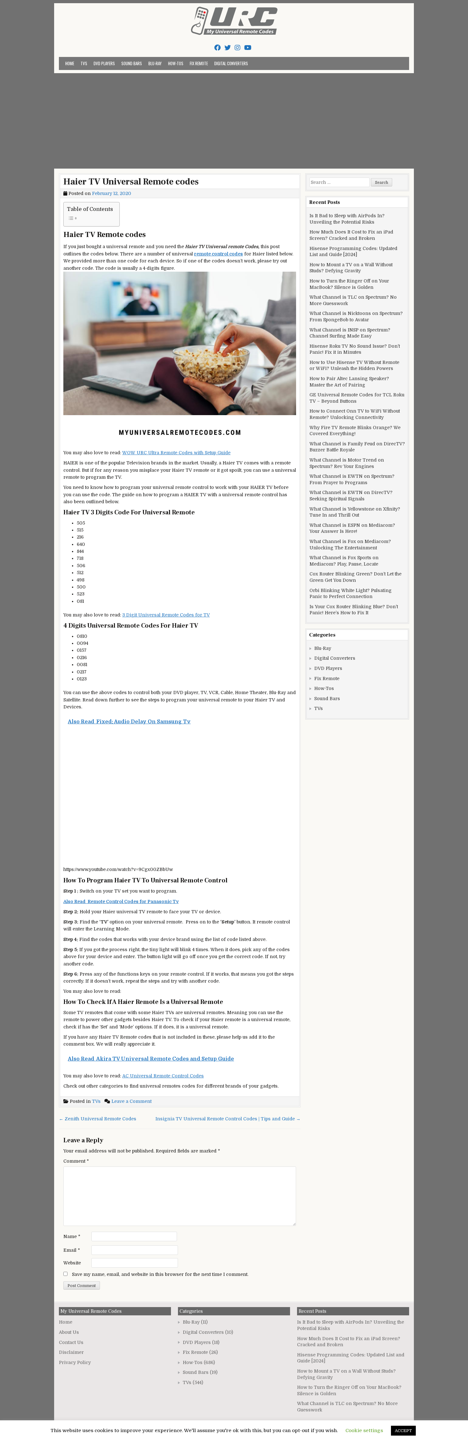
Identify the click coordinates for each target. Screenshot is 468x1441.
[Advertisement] (234, 120)
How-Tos (175, 63)
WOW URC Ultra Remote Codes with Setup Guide (176, 452)
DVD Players (104, 63)
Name (71, 1236)
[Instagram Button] (237, 48)
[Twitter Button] (227, 48)
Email (71, 1250)
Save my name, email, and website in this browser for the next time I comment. (160, 1274)
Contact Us (71, 1342)
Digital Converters (231, 63)
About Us (69, 1332)
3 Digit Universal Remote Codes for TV (166, 614)
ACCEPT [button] (403, 1430)
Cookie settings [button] (364, 1430)
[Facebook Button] (217, 48)
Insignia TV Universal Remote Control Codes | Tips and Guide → (228, 1118)
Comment (76, 1161)
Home (69, 63)
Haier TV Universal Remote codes (131, 181)
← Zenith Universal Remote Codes (97, 1118)
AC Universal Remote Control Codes (163, 1075)
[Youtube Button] (248, 48)
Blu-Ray (155, 63)
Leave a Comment (131, 1101)
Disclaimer (71, 1352)
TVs (84, 63)
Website (72, 1262)
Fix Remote (199, 63)
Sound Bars (131, 63)
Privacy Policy (75, 1362)
